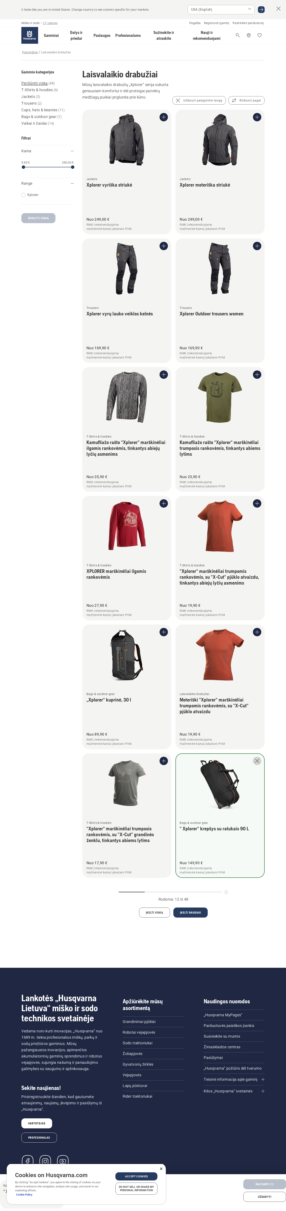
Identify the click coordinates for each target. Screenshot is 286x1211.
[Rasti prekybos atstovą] (249, 35)
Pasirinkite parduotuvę (248, 23)
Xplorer (32, 195)
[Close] (161, 1168)
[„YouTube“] (63, 1161)
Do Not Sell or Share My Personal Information (136, 1188)
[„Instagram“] (45, 1161)
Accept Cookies (136, 1176)
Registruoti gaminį (216, 23)
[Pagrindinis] (29, 35)
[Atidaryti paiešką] (238, 35)
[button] (51, 35)
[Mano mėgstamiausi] (260, 35)
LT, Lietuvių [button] (50, 23)
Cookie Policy (24, 1194)
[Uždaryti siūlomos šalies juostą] (278, 8)
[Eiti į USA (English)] (261, 9)
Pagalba (195, 23)
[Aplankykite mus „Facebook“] (27, 1161)
